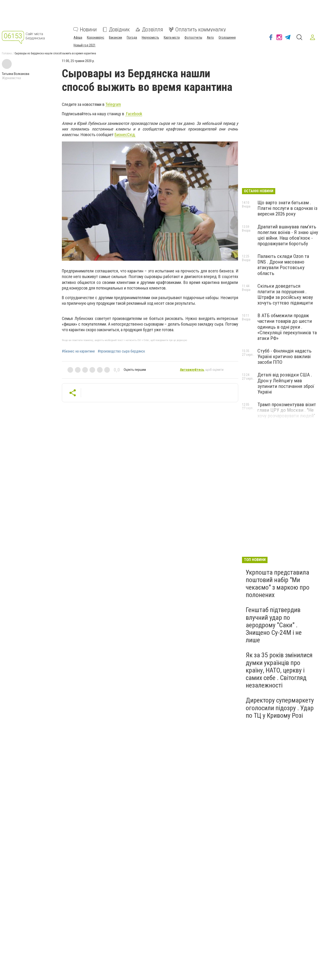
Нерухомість (150, 37)
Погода (132, 37)
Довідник (119, 29)
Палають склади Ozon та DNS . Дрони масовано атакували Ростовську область (283, 264)
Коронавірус (95, 37)
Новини (88, 29)
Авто (210, 37)
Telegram (113, 104)
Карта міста (172, 37)
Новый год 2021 (85, 45)
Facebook (133, 113)
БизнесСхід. (125, 134)
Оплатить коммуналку (200, 29)
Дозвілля (152, 29)
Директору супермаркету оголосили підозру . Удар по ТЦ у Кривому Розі (280, 707)
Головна (7, 53)
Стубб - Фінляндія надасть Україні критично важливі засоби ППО (284, 356)
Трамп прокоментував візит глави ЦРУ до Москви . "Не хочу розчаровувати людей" (286, 410)
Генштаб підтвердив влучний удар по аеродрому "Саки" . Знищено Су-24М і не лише (274, 625)
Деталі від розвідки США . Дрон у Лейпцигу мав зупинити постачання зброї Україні (285, 383)
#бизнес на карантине (78, 351)
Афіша (78, 37)
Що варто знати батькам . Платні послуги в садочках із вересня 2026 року (287, 208)
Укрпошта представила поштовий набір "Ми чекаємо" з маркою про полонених (277, 583)
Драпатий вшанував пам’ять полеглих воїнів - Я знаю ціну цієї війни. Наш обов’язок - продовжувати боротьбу (287, 235)
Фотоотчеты (193, 37)
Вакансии (115, 37)
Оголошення (227, 37)
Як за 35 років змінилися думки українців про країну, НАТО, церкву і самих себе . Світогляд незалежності (279, 670)
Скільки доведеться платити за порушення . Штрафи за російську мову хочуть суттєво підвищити (285, 294)
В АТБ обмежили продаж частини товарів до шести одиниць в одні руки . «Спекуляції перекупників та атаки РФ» (287, 327)
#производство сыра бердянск (121, 351)
